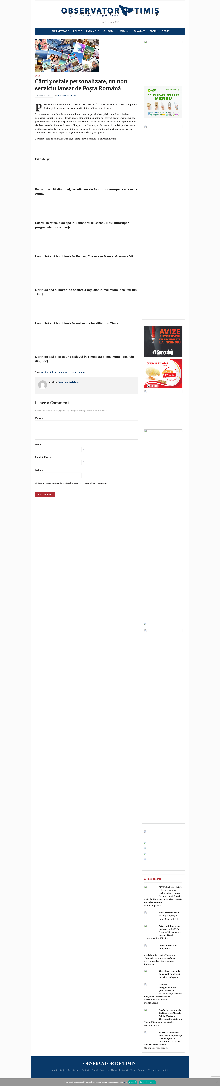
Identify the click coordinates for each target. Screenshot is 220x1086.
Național (123, 31)
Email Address (43, 457)
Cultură (108, 31)
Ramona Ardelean (66, 95)
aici (125, 1082)
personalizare (62, 372)
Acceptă (132, 1082)
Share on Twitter (44, 153)
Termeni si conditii (147, 1082)
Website (39, 470)
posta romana (78, 372)
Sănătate (139, 31)
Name (38, 444)
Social (154, 31)
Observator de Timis (109, 1063)
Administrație (60, 31)
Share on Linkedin (51, 153)
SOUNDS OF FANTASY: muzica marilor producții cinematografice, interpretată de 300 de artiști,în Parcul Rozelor (163, 1038)
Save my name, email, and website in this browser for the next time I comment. (72, 483)
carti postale (47, 372)
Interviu (104, 1070)
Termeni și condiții (158, 1070)
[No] (217, 1082)
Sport (166, 31)
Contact (142, 1070)
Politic (77, 31)
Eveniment (92, 31)
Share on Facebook (38, 153)
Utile (37, 76)
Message (40, 418)
